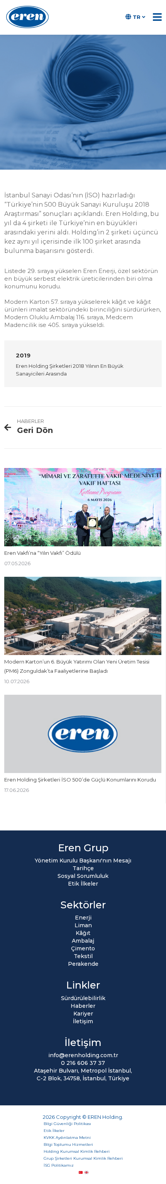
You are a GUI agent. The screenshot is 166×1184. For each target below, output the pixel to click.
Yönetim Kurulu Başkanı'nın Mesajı (83, 860)
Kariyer (83, 1013)
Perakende (83, 963)
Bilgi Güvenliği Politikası (67, 1123)
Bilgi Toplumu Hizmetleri (68, 1144)
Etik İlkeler (83, 883)
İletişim (83, 1021)
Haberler (83, 1005)
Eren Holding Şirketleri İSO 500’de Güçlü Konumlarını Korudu (80, 779)
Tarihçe (83, 868)
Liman (83, 925)
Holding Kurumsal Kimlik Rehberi (77, 1151)
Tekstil (83, 956)
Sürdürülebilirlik (83, 998)
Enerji (83, 917)
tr (137, 17)
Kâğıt (83, 933)
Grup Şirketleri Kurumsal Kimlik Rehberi (83, 1158)
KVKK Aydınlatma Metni (67, 1137)
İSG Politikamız (59, 1165)
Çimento (83, 948)
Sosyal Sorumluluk (83, 875)
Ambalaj (83, 940)
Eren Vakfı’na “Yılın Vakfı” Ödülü (42, 553)
